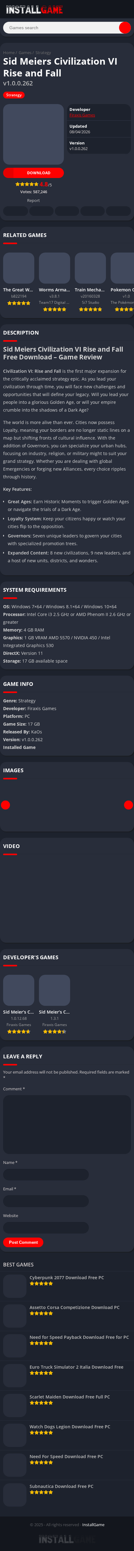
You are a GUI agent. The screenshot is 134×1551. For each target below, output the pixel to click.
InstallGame (93, 1524)
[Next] (128, 805)
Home (9, 52)
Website (10, 1215)
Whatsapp (118, 211)
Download (38, 173)
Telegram (92, 211)
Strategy (43, 52)
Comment (14, 1089)
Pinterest (67, 211)
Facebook (15, 211)
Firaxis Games (82, 115)
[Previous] (5, 805)
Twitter (41, 211)
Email (9, 1189)
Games (25, 52)
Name (10, 1162)
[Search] (125, 28)
